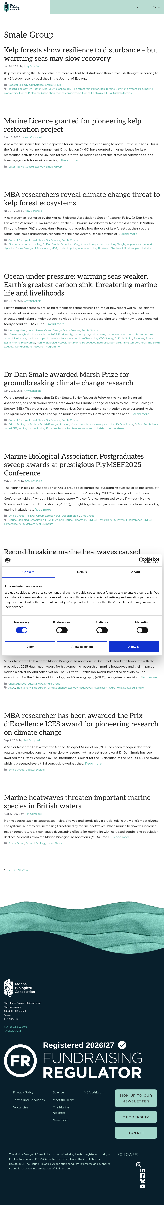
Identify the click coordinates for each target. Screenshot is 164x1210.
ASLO (11, 687)
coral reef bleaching (86, 338)
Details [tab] (82, 572)
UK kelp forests (122, 93)
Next (23, 870)
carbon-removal (117, 334)
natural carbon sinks (109, 342)
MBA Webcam (94, 1092)
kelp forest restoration (85, 88)
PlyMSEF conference (129, 519)
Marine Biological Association (37, 93)
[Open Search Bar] (138, 7)
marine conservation (68, 93)
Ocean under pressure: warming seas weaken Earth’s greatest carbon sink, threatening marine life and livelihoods (80, 285)
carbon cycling (32, 244)
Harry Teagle (117, 244)
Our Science (36, 84)
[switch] (62, 630)
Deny (30, 646)
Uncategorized (17, 330)
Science (58, 1092)
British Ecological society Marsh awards (64, 424)
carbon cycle (81, 334)
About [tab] (135, 572)
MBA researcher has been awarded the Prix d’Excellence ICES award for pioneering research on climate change (81, 724)
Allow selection (82, 646)
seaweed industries (94, 428)
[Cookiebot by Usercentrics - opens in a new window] (141, 560)
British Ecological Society (23, 424)
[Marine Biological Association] (12, 7)
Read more (69, 160)
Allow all (134, 646)
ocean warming (87, 248)
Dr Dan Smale (51, 244)
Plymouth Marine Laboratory (69, 519)
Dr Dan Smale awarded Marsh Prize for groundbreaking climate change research (68, 378)
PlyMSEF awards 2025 (102, 519)
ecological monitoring (32, 428)
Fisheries (138, 338)
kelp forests (107, 88)
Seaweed (129, 687)
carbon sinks (97, 334)
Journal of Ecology (60, 88)
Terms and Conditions (29, 1100)
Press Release (71, 330)
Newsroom (61, 1120)
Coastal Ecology (18, 84)
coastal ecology (18, 88)
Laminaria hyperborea (129, 88)
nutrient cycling (68, 248)
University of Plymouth (39, 523)
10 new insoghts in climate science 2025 (32, 334)
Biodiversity (15, 244)
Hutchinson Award (104, 687)
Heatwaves (86, 687)
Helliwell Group (35, 515)
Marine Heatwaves (93, 93)
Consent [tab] (28, 572)
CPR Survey (106, 338)
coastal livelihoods (15, 338)
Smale (140, 687)
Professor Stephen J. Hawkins (116, 248)
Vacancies (20, 1107)
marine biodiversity (23, 342)
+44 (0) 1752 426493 (15, 1026)
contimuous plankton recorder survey (50, 338)
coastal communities (140, 334)
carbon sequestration (102, 424)
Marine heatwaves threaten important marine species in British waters (77, 802)
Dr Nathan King (38, 88)
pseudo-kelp (143, 248)
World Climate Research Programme (37, 346)
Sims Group (87, 515)
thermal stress (115, 428)
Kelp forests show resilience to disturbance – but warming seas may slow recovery (81, 54)
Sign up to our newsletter (136, 1098)
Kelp (119, 687)
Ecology (73, 687)
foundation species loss (95, 244)
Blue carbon (39, 687)
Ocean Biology (53, 330)
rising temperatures (135, 342)
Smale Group (53, 84)
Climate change (57, 687)
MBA (109, 93)
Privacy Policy (23, 1092)
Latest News (16, 166)
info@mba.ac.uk (12, 1030)
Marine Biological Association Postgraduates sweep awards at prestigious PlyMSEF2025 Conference (74, 464)
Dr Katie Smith (123, 338)
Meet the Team (64, 1100)
